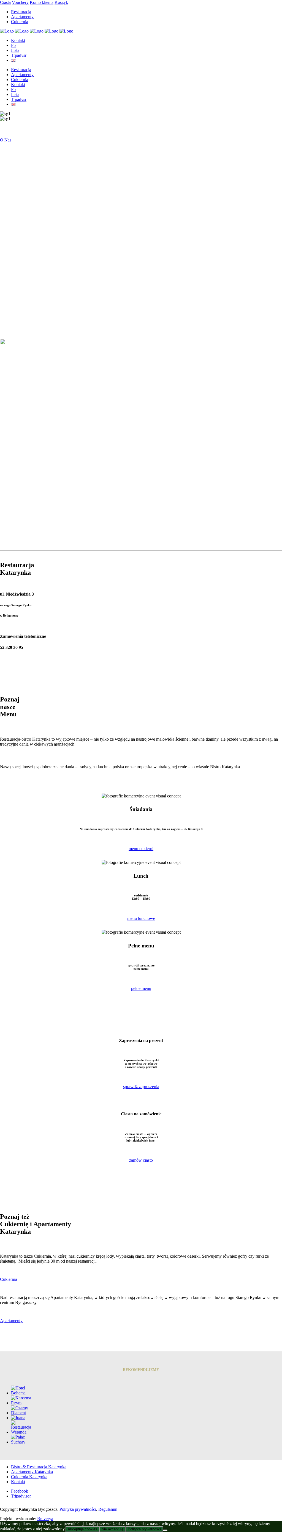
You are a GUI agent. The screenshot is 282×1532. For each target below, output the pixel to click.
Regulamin (107, 1509)
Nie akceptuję (112, 1529)
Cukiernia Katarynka (29, 1476)
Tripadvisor (21, 1496)
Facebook (19, 1491)
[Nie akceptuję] (165, 1530)
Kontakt (18, 1481)
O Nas (5, 140)
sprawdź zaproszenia (141, 1086)
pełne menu (141, 988)
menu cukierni (141, 848)
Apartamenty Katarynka (32, 1471)
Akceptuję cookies (82, 1529)
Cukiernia (8, 1279)
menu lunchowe (141, 918)
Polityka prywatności (77, 1509)
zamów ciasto (141, 1160)
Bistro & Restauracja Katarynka (38, 1466)
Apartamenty (11, 1320)
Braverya (45, 1518)
